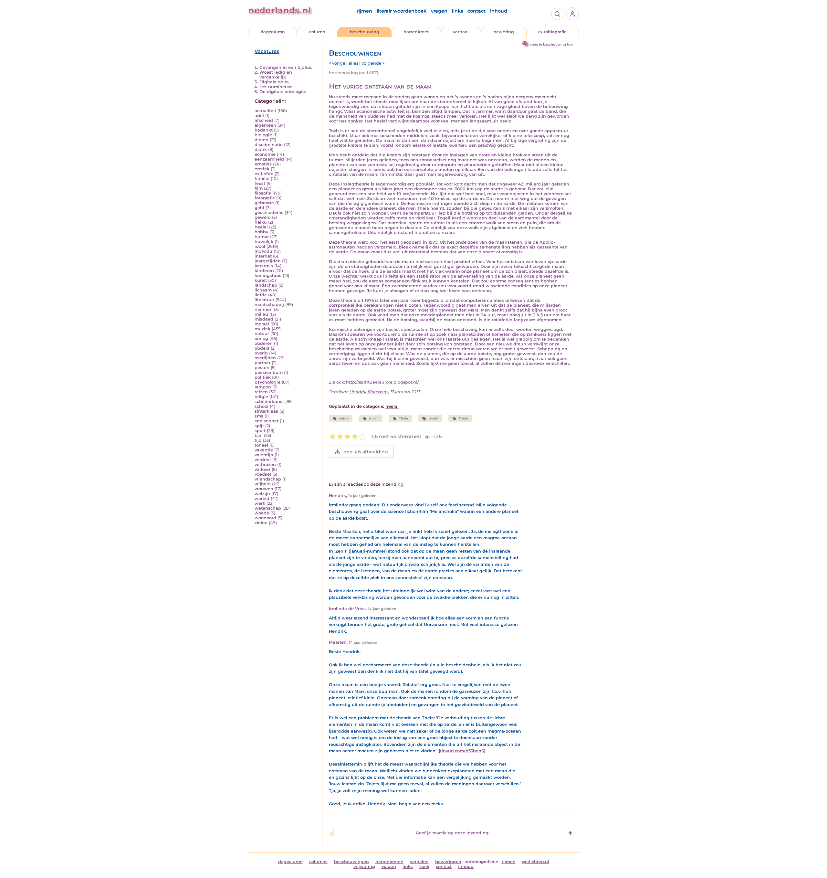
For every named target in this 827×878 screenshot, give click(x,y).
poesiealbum (269, 372)
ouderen (264, 343)
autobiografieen (481, 861)
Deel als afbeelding (365, 452)
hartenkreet (416, 31)
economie (265, 154)
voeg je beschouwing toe (551, 44)
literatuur (264, 299)
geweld (263, 217)
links (457, 11)
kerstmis (264, 265)
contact (476, 11)
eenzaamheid (269, 159)
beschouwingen (351, 861)
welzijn (262, 493)
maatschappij (269, 304)
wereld (262, 498)
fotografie (265, 198)
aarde (344, 418)
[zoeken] (557, 14)
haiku (261, 222)
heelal (261, 227)
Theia (403, 418)
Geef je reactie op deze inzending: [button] (452, 832)
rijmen (364, 11)
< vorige (337, 63)
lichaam (263, 290)
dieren (261, 139)
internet (263, 256)
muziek (262, 328)
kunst (261, 280)
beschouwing (364, 31)
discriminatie (269, 144)
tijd (258, 440)
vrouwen (264, 488)
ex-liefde (264, 173)
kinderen (264, 270)
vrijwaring (364, 866)
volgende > (373, 63)
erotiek (262, 168)
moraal (262, 324)
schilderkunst (269, 401)
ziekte (261, 522)
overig (261, 353)
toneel (261, 445)
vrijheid (263, 483)
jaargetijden (268, 261)
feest (260, 183)
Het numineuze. (276, 86)
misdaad (264, 319)
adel (259, 115)
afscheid (264, 120)
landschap (266, 285)
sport (260, 430)
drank (261, 149)
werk (260, 503)
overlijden (265, 357)
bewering (503, 31)
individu (263, 251)
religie (261, 396)
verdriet (263, 459)
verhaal (461, 31)
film (259, 188)
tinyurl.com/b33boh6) (462, 750)
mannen (264, 309)
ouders (262, 348)
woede (262, 513)
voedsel (263, 474)
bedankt (264, 130)
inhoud (498, 11)
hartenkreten (389, 861)
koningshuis (268, 275)
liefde (261, 294)
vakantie (264, 450)
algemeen (265, 125)
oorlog (261, 338)
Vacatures (267, 51)
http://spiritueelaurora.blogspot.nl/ (382, 382)
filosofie (263, 193)
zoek (424, 866)
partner (262, 362)
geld (259, 207)
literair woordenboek (401, 11)
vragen (439, 11)
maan (374, 418)
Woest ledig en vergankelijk (275, 74)
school (261, 406)
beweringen (448, 861)
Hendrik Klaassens (368, 391)
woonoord (265, 517)
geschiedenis (269, 212)
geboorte (264, 202)
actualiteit (265, 110)
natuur (262, 333)
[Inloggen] (572, 13)
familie (262, 178)
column (317, 31)
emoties (263, 164)
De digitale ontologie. (282, 91)
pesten (262, 367)
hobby (261, 231)
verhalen (419, 861)
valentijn (264, 454)
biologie (263, 134)
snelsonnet (266, 420)
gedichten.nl (535, 861)
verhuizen (265, 464)
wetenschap (268, 508)
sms (259, 416)
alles (353, 63)
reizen (261, 391)
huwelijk (264, 241)
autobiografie (552, 31)
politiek (263, 377)
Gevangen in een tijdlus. (285, 67)
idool (260, 246)
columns (318, 861)
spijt (259, 425)
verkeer (262, 469)
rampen (263, 387)
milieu (261, 314)
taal (259, 435)
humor (262, 236)
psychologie (267, 382)
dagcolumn (272, 31)
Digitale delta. (274, 81)
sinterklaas (266, 411)
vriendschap (268, 479)
